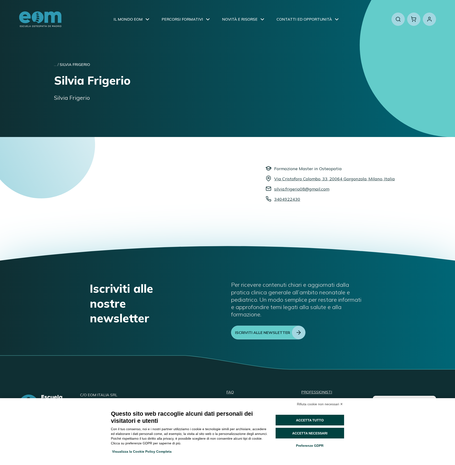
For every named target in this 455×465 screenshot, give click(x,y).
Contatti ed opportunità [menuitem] (304, 19)
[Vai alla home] (40, 19)
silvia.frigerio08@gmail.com (301, 189)
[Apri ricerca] (398, 19)
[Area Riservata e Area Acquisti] (429, 19)
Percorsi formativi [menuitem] (182, 19)
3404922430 (287, 199)
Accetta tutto (310, 420)
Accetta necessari (310, 433)
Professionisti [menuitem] (316, 392)
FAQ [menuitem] (230, 392)
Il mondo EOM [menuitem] (128, 19)
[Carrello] (413, 19)
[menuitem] (147, 19)
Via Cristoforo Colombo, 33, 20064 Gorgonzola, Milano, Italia (334, 179)
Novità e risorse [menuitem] (240, 19)
